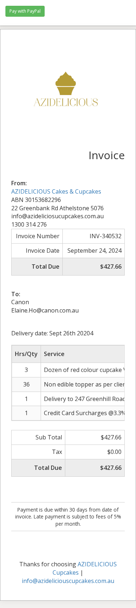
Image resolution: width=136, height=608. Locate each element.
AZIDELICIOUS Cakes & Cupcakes (56, 191)
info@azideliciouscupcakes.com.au (68, 581)
